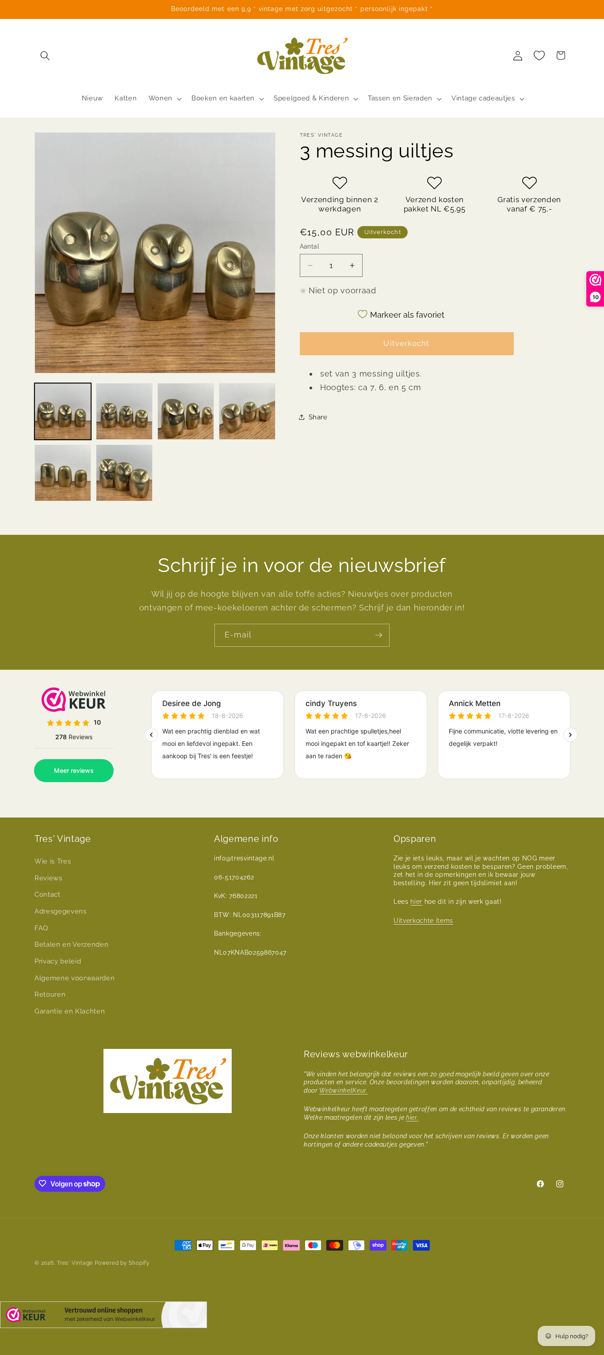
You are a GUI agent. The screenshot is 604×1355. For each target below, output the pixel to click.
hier (416, 902)
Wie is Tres (52, 862)
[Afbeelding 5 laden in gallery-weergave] (62, 473)
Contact (47, 895)
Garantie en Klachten (69, 1011)
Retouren (49, 995)
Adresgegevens (60, 911)
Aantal (310, 246)
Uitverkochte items (423, 920)
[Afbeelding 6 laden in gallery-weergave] (124, 473)
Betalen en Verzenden (71, 945)
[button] (45, 55)
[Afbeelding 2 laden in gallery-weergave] (124, 411)
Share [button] (318, 417)
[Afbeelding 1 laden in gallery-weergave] (62, 411)
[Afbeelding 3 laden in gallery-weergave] (185, 411)
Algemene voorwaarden (74, 978)
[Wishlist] (539, 55)
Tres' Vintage (75, 1263)
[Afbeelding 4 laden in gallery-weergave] (247, 411)
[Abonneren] (378, 635)
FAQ (41, 928)
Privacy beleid (57, 961)
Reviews (48, 878)
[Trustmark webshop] (103, 1316)
